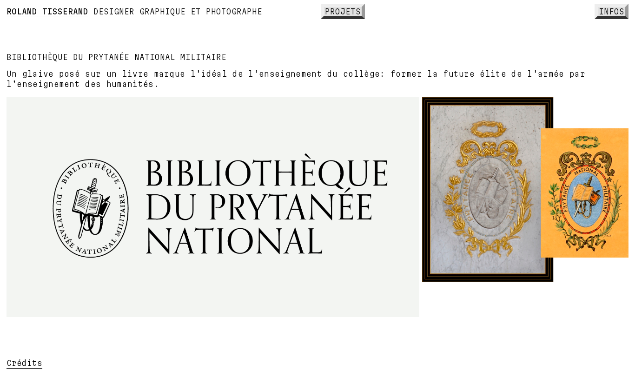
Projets (343, 11)
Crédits (24, 362)
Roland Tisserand (47, 11)
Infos (611, 11)
